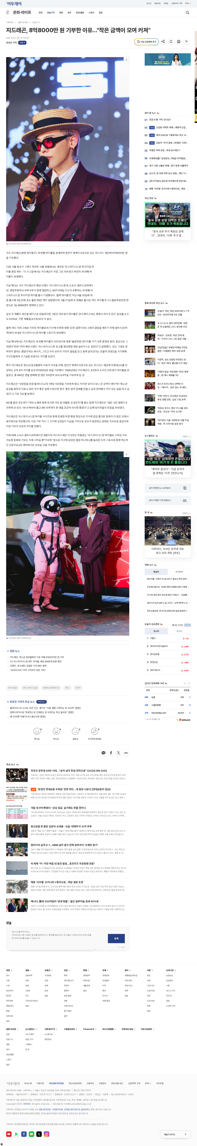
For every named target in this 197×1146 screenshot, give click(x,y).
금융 (27, 970)
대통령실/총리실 (131, 975)
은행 (27, 980)
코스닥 (179, 631)
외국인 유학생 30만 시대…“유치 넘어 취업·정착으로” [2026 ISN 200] (69, 770)
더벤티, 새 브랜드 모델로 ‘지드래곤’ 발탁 (28, 665)
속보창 (166, 3)
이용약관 (40, 1083)
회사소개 (28, 1083)
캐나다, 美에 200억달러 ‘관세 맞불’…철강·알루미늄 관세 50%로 (65, 901)
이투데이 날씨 (127, 1029)
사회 (149, 970)
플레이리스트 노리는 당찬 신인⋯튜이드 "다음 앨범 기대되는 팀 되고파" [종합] (45, 708)
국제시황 (9, 1016)
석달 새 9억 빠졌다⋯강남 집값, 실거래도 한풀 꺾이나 (58, 807)
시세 (8, 985)
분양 (46, 991)
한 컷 (27, 1049)
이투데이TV (50, 1029)
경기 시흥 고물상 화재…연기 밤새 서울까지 (168, 165)
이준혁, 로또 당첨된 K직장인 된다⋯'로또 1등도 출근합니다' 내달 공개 (172, 363)
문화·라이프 (22, 12)
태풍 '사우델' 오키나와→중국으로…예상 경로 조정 (57, 882)
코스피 (156, 631)
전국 (148, 996)
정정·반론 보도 (117, 1083)
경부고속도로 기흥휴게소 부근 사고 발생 (171, 135)
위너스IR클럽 (108, 1029)
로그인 (149, 3)
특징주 (156, 572)
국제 (104, 970)
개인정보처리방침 (56, 1083)
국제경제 (105, 975)
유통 (65, 1001)
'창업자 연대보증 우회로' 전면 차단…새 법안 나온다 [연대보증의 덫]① (71, 789)
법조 (148, 975)
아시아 (104, 996)
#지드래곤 (12, 688)
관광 (40, 12)
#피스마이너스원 (30, 688)
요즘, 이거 (29, 1039)
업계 (46, 980)
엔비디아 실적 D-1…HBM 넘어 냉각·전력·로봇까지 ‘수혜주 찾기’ (64, 845)
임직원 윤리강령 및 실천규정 (76, 1109)
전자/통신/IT (69, 980)
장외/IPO (10, 991)
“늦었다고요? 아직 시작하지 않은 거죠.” (28, 670)
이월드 (153, 638)
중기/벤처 (67, 1011)
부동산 (47, 970)
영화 (61, 12)
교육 (148, 980)
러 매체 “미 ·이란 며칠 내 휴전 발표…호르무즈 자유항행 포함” (63, 863)
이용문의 (102, 1083)
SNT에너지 (155, 670)
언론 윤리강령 (44, 1109)
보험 (27, 985)
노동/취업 (151, 991)
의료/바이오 (68, 1006)
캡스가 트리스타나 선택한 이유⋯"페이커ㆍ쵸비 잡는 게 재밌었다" (172, 387)
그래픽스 (28, 1044)
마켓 (8, 970)
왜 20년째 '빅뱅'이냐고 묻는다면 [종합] (28, 716)
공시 (8, 975)
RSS (187, 3)
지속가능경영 (146, 1029)
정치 (126, 970)
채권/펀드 (10, 1006)
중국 (104, 991)
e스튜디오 (49, 1034)
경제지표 (86, 980)
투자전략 (179, 572)
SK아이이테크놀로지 (159, 646)
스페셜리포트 (69, 1029)
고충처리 (90, 1083)
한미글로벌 (154, 654)
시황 (8, 980)
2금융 (27, 991)
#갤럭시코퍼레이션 (51, 688)
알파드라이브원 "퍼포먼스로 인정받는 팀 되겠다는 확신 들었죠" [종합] (42, 712)
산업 (66, 970)
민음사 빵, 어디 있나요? (160, 119)
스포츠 (91, 12)
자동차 (66, 985)
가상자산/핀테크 (31, 1001)
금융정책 (28, 975)
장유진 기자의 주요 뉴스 (22, 701)
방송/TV (51, 12)
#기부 (78, 688)
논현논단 (169, 975)
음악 (69, 12)
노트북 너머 (170, 1006)
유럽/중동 (106, 1001)
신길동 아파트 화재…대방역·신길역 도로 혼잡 (173, 127)
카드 (27, 996)
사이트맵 (159, 1083)
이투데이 (10, 22)
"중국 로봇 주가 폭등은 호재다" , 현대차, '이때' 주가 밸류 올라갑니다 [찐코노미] (168, 235)
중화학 (66, 991)
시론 (168, 985)
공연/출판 (80, 12)
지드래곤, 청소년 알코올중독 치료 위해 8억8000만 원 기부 (37, 657)
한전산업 (154, 662)
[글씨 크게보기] (186, 41)
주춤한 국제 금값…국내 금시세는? (164, 150)
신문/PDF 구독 (176, 3)
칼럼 (168, 1001)
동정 (148, 1006)
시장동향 (48, 975)
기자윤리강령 (57, 1109)
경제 (85, 970)
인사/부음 (151, 1001)
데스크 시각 (170, 991)
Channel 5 (88, 1029)
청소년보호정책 (75, 1083)
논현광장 (169, 980)
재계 (65, 975)
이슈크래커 (29, 1034)
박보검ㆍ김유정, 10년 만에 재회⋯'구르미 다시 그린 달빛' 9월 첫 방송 (173, 339)
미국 (104, 985)
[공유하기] (163, 41)
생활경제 (86, 985)
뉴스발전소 (30, 1029)
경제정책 (86, 975)
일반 (101, 12)
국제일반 (105, 980)
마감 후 (169, 996)
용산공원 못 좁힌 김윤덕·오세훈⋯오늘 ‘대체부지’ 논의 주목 (61, 826)
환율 (8, 1011)
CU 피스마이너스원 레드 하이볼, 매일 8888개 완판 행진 (36, 661)
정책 (46, 985)
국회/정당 (128, 980)
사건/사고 (151, 985)
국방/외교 (128, 985)
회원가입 (157, 3)
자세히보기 (41, 702)
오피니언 (170, 970)
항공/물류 (67, 996)
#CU (67, 688)
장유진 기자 (11, 42)
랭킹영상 (48, 1039)
